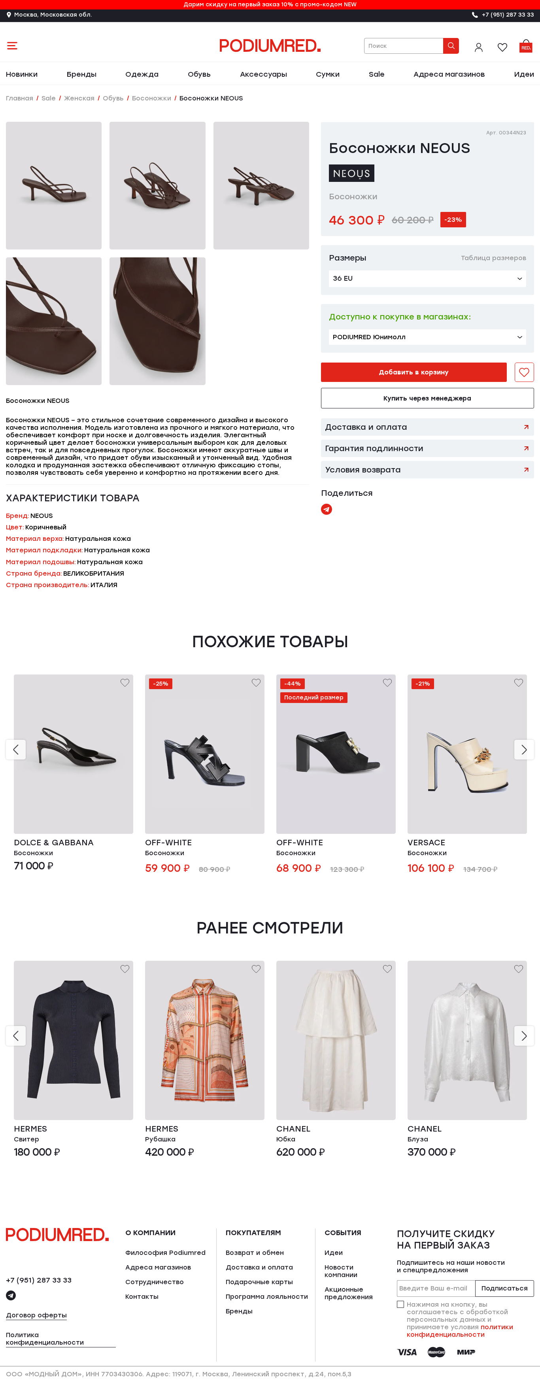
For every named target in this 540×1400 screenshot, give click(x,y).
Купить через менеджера (427, 398)
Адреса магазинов (449, 74)
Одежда (142, 74)
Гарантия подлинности (374, 448)
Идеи (524, 74)
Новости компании (341, 1271)
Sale (377, 74)
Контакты (142, 1296)
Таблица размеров (493, 258)
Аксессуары (263, 74)
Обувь (199, 74)
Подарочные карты (259, 1282)
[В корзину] (120, 821)
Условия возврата (363, 469)
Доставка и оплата (366, 427)
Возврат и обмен (255, 1252)
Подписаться (504, 1288)
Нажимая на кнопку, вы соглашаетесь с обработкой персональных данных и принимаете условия (460, 1319)
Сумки (328, 74)
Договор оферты (36, 1315)
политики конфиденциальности (460, 1330)
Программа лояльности (267, 1296)
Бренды (81, 74)
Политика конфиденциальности (45, 1338)
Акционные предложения (349, 1293)
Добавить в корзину (414, 372)
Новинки (22, 74)
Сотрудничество (154, 1282)
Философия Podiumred (165, 1252)
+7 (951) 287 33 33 (39, 1280)
